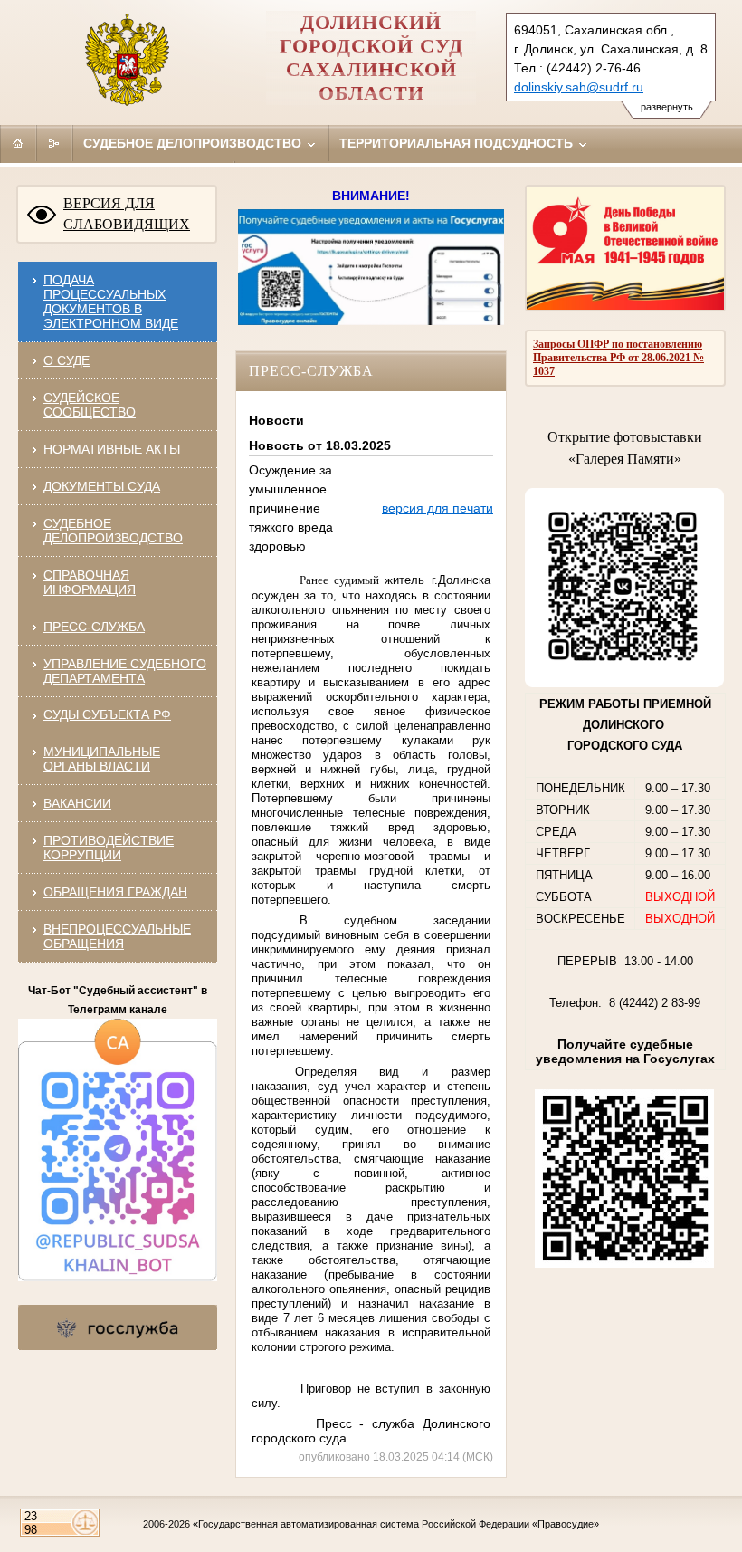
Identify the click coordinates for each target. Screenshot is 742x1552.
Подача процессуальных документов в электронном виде (110, 302)
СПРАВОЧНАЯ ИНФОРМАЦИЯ (89, 582)
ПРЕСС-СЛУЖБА (94, 626)
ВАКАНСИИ (77, 803)
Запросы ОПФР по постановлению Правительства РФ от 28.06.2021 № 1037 (618, 358)
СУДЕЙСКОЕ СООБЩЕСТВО (89, 404)
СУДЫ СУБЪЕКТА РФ (107, 714)
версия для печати (437, 508)
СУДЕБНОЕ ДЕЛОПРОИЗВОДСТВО (113, 530)
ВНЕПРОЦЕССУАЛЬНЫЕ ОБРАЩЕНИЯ (117, 936)
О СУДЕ (66, 360)
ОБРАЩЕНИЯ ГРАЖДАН (115, 892)
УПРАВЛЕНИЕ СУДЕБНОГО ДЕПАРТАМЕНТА (124, 670)
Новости (276, 420)
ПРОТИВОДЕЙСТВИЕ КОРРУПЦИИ (108, 847)
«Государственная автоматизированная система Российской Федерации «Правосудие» (396, 1523)
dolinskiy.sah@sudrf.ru (578, 87)
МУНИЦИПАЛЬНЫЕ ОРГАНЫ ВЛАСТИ (101, 758)
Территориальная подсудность (457, 143)
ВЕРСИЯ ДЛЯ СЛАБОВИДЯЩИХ (126, 214)
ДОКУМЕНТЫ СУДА (101, 486)
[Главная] (18, 143)
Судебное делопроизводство (194, 143)
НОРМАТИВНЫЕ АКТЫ (111, 449)
